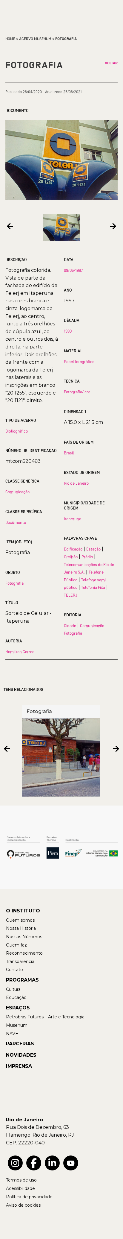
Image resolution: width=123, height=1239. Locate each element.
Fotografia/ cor (77, 391)
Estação (93, 549)
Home (10, 39)
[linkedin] (52, 1162)
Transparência (20, 961)
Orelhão (71, 556)
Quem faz (16, 945)
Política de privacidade (29, 1196)
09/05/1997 (73, 270)
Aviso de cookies (23, 1205)
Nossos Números (24, 937)
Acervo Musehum (35, 39)
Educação (16, 997)
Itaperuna (72, 518)
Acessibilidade (20, 1188)
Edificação (73, 549)
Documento (15, 522)
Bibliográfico (16, 431)
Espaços (18, 1008)
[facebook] (33, 1162)
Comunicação (17, 491)
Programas (22, 980)
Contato (14, 969)
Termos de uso (21, 1180)
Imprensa (19, 1066)
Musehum (16, 1025)
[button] (10, 226)
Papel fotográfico (79, 361)
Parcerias (20, 1044)
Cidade (70, 625)
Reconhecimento (24, 953)
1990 (68, 331)
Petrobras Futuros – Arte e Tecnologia (45, 1017)
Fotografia (14, 583)
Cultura (13, 989)
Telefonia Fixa (93, 587)
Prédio (87, 556)
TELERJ (70, 595)
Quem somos (20, 920)
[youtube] (70, 1162)
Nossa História (21, 928)
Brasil (69, 453)
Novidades (21, 1055)
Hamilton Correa (19, 651)
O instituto (23, 911)
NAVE (12, 1034)
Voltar (111, 63)
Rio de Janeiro (76, 483)
